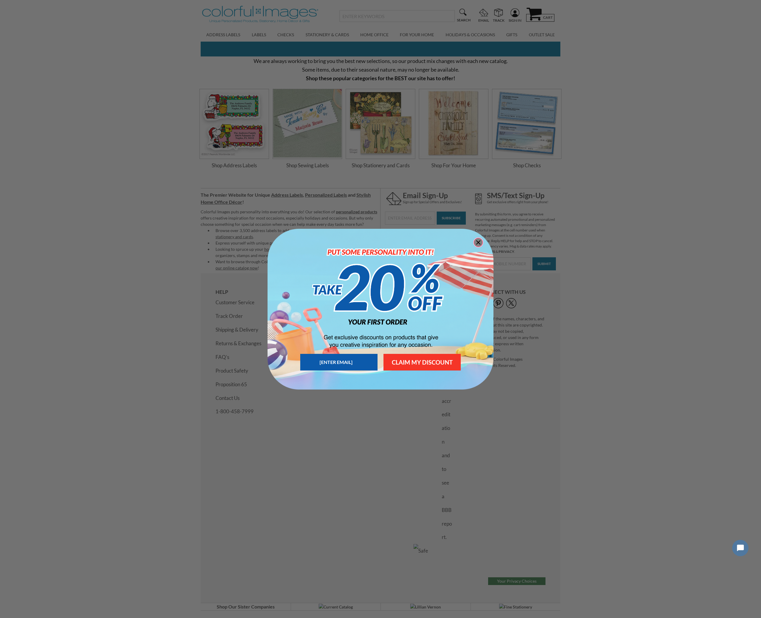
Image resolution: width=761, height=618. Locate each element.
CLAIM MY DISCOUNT (422, 362)
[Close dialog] (478, 242)
